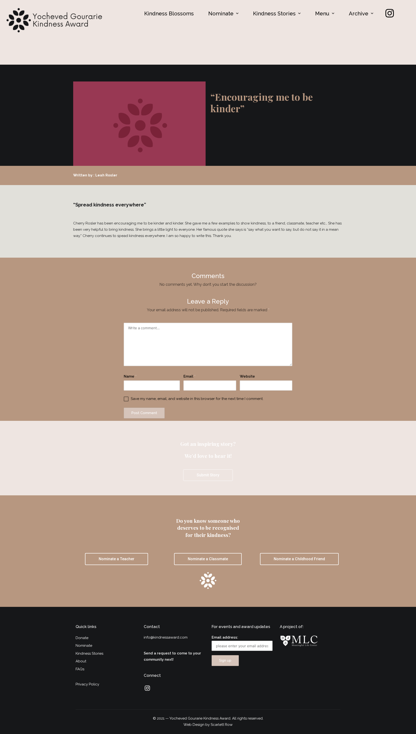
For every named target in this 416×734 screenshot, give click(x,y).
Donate (82, 638)
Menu (322, 13)
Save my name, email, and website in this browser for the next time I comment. (197, 399)
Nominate (221, 13)
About (81, 661)
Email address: (225, 637)
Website (247, 376)
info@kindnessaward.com (166, 637)
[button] (223, 13)
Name (130, 376)
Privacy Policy (87, 684)
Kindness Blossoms (169, 13)
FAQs (80, 669)
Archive (358, 13)
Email (189, 376)
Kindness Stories (274, 13)
